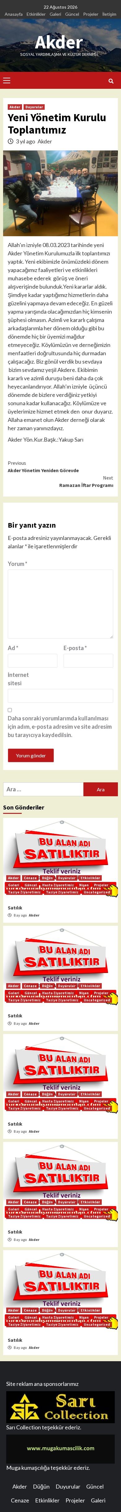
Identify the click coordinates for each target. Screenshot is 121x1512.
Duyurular (34, 107)
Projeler (90, 14)
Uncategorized (97, 892)
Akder (59, 41)
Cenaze (30, 877)
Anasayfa (14, 14)
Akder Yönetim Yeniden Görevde (43, 466)
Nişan (84, 885)
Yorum (17, 563)
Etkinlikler (36, 14)
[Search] (111, 81)
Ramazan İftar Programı (86, 481)
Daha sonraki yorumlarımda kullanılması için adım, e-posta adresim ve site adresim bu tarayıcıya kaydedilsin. (60, 726)
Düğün (47, 877)
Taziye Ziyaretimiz (24, 892)
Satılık (15, 907)
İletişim (109, 14)
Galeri (55, 14)
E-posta (75, 648)
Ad (13, 648)
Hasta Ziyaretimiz (58, 885)
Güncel (72, 14)
